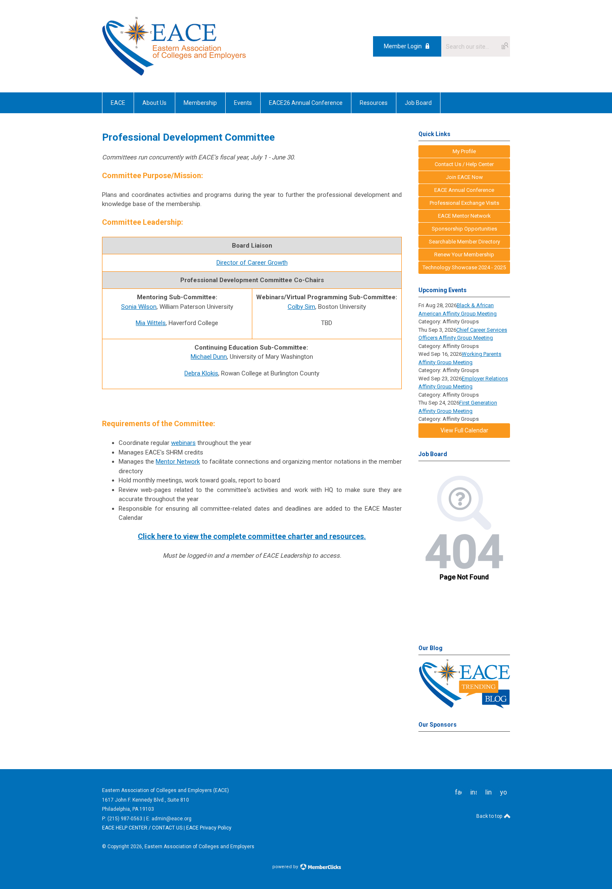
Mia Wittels (151, 323)
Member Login (403, 46)
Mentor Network (178, 461)
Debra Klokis (201, 373)
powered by (285, 866)
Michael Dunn (209, 356)
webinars (183, 443)
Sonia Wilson (139, 306)
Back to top (489, 816)
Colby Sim (301, 306)
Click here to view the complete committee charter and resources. (252, 536)
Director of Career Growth (252, 262)
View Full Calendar (464, 430)
